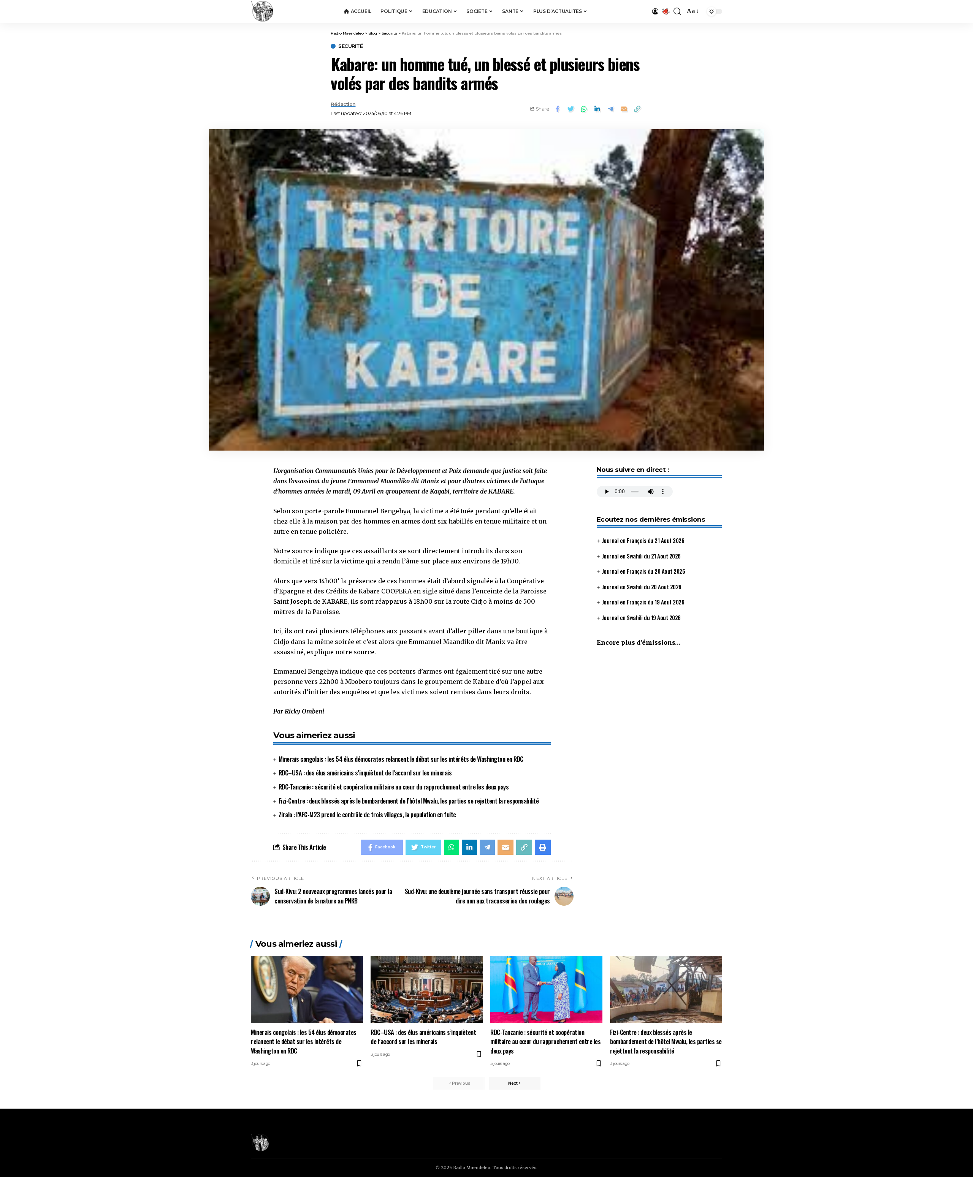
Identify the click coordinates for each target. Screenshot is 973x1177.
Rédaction (343, 104)
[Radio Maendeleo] (262, 11)
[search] (677, 11)
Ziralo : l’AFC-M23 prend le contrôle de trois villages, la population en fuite (367, 814)
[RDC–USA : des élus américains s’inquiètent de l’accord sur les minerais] (427, 989)
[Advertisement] (659, 716)
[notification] (666, 11)
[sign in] (655, 11)
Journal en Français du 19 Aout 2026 (643, 602)
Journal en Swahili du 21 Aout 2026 (641, 556)
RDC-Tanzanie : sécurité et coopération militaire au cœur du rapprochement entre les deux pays (394, 786)
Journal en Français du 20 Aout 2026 (643, 571)
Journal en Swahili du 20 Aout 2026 (641, 586)
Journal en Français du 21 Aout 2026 (643, 540)
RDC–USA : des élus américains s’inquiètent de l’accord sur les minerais (365, 772)
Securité (350, 46)
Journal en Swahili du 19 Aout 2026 (641, 617)
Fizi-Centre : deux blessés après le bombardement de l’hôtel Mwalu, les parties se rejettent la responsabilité (409, 800)
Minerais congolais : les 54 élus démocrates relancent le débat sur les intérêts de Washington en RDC (401, 759)
